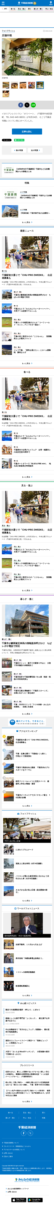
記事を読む (27, 131)
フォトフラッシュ (8, 31)
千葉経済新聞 (25, 3)
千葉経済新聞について (11, 1143)
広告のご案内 (8, 1156)
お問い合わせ (8, 1153)
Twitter (30, 1133)
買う (29, 9)
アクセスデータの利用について (14, 1150)
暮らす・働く (38, 9)
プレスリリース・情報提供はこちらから (17, 1146)
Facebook (23, 1133)
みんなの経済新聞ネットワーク (27, 1180)
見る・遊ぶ (21, 9)
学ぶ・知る (49, 9)
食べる (13, 9)
